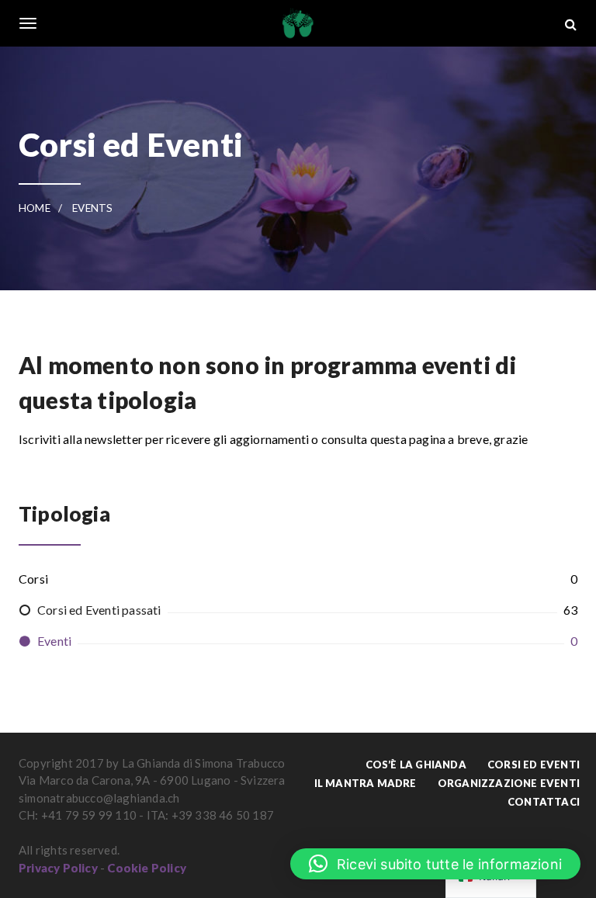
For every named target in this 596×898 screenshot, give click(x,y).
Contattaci (544, 802)
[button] (435, 863)
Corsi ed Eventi (533, 764)
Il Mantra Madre (365, 783)
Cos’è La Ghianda (416, 764)
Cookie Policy (146, 868)
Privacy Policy (58, 868)
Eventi (54, 640)
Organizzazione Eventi (509, 783)
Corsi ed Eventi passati (99, 609)
